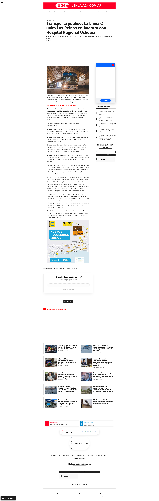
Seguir (86, 443)
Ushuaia (68, 268)
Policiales (76, 11)
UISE (64, 268)
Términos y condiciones (79, 458)
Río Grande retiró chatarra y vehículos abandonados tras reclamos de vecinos (103, 401)
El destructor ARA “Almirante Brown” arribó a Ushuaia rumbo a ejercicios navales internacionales (67, 389)
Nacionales (67, 11)
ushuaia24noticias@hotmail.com (101, 496)
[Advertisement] (68, 53)
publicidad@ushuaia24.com (59, 425)
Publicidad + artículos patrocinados (98, 455)
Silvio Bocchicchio (47, 268)
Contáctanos (82, 455)
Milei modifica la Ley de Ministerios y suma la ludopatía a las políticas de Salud (67, 361)
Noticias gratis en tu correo (105, 146)
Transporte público (57, 268)
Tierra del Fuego (58, 11)
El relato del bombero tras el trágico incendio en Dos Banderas (106, 131)
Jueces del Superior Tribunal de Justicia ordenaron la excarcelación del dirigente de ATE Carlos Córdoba (102, 362)
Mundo (82, 11)
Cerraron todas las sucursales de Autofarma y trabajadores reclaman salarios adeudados (67, 402)
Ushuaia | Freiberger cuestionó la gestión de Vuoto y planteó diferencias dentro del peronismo (67, 375)
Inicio (51, 11)
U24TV (94, 11)
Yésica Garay (74, 268)
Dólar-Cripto (101, 11)
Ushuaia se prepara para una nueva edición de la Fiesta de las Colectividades (68, 347)
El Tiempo (89, 11)
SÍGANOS (106, 100)
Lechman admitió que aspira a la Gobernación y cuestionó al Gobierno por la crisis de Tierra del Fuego (103, 375)
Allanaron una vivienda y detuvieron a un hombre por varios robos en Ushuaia (106, 119)
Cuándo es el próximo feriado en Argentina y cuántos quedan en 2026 (107, 125)
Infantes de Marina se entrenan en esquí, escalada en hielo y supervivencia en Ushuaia (103, 348)
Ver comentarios (68, 301)
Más (108, 11)
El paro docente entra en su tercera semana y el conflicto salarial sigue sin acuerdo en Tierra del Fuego (103, 389)
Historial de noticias (69, 455)
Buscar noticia (56, 455)
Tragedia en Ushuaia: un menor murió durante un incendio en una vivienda (107, 113)
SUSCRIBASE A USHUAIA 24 (105, 155)
